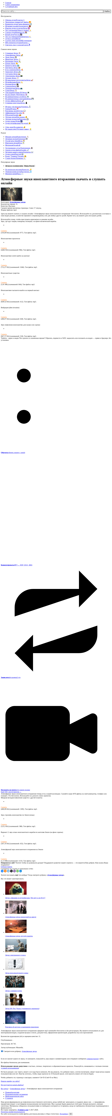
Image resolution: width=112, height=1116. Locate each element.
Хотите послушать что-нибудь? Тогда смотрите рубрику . (33, 875)
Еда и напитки (14, 70)
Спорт (11, 90)
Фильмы (12, 84)
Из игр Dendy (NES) (16, 95)
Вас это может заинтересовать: (12, 879)
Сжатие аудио (16, 32)
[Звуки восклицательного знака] (14, 969)
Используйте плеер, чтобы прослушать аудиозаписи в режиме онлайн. (27, 219)
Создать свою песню (18, 40)
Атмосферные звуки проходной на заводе (20, 917)
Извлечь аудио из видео (17, 28)
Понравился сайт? (8, 863)
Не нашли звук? (18, 129)
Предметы (12, 68)
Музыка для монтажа (18, 107)
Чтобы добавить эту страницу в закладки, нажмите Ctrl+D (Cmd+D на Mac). (29, 1077)
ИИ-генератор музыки (17, 43)
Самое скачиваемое (12, 5)
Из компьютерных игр (17, 97)
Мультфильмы (14, 82)
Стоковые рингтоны (16, 103)
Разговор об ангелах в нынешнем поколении (22, 1027)
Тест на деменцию (18, 37)
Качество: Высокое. (8, 206)
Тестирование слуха (19, 148)
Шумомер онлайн (18, 26)
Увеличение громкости (18, 22)
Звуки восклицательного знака (16, 973)
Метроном (12, 145)
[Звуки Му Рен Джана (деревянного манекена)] (14, 1005)
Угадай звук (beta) (15, 141)
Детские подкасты (17, 119)
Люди (11, 57)
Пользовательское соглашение (16, 1094)
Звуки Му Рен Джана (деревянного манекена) (22, 1008)
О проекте (9, 1098)
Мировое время (14, 174)
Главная (8, 3)
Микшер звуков (17, 137)
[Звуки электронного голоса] (16, 951)
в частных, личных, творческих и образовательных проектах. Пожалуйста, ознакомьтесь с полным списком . (54, 1067)
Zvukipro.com (23, 1110)
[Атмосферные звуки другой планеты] (16, 932)
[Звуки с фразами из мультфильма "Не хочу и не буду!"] (16, 894)
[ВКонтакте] (2, 871)
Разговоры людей (15, 111)
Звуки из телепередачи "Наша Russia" (20, 166)
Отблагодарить (6, 867)
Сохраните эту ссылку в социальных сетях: (17, 869)
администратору (93, 1059)
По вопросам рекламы (18, 170)
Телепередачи (13, 88)
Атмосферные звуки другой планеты (19, 936)
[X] (11, 871)
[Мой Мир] (20, 871)
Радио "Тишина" (15, 156)
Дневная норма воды (18, 172)
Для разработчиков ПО (17, 92)
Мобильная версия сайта (14, 1096)
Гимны (12, 109)
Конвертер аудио (18, 24)
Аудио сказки (14, 121)
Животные (13, 59)
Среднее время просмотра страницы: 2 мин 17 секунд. (21, 208)
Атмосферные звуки (17, 202)
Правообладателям (12, 1092)
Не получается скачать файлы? (12, 1085)
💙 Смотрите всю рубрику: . (19, 1051)
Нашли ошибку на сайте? (10, 1081)
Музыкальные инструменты (19, 80)
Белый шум (13, 34)
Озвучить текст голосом (17, 45)
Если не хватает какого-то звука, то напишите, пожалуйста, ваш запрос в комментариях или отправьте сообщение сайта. (52, 1059)
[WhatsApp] (17, 871)
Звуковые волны (16, 139)
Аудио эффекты (14, 101)
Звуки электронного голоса (15, 955)
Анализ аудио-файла (17, 150)
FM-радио (13, 115)
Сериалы (12, 86)
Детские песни (16, 117)
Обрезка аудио (15, 20)
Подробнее (64, 1114)
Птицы (11, 63)
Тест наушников (18, 30)
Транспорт (13, 72)
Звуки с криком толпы (13, 991)
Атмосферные (14, 55)
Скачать (4, 231)
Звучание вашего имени (19, 152)
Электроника (14, 76)
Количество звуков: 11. (9, 204)
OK (71, 1114)
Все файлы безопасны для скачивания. (15, 1062)
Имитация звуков (14, 143)
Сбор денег (15, 127)
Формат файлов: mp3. (9, 210)
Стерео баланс (15, 158)
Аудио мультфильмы (18, 123)
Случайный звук (11, 7)
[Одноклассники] (5, 871)
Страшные (13, 53)
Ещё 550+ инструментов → (11, 792)
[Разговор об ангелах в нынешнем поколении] (15, 1023)
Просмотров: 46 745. (8, 1044)
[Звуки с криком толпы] (14, 987)
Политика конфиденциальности (13, 1112)
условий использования (10, 1068)
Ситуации (12, 74)
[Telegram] (8, 871)
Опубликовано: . (7, 1040)
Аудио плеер (14, 154)
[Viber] (14, 871)
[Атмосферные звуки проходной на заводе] (16, 913)
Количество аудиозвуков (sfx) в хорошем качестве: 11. (21, 1036)
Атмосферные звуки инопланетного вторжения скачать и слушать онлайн (53, 181)
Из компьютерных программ (19, 99)
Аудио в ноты (12, 39)
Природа (12, 65)
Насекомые (13, 61)
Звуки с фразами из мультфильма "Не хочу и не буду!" (25, 898)
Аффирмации (14, 113)
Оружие (12, 78)
